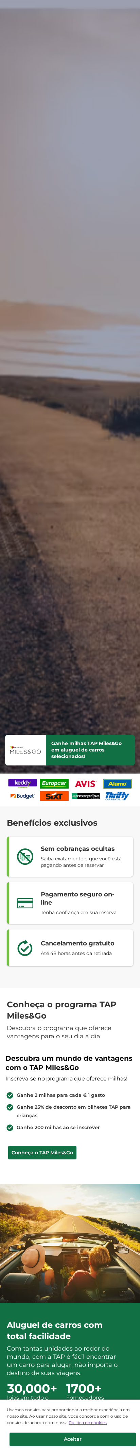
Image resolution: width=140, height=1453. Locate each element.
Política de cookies (88, 1422)
